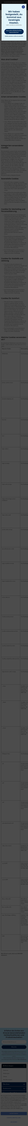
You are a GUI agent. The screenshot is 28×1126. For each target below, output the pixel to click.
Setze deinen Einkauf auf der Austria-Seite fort (14, 31)
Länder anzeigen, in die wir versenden (14, 36)
